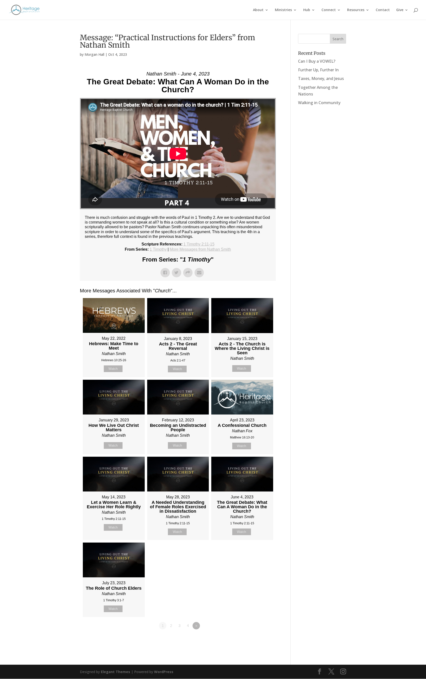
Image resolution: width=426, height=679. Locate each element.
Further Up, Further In (318, 70)
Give (399, 10)
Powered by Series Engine (257, 639)
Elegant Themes (115, 671)
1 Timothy (158, 249)
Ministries (283, 10)
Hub (306, 10)
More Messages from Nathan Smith (200, 249)
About (258, 10)
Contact (383, 10)
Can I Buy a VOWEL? (316, 61)
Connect (328, 10)
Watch (113, 369)
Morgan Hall (94, 54)
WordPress (163, 671)
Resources (355, 10)
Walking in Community (319, 102)
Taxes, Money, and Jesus (321, 78)
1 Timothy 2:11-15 (198, 244)
